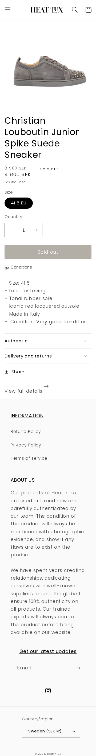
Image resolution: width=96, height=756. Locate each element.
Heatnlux (54, 753)
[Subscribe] (78, 668)
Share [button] (18, 372)
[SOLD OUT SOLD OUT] (48, 67)
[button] (7, 10)
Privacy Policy (26, 445)
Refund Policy (26, 431)
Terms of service (29, 458)
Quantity (13, 216)
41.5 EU (18, 203)
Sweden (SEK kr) (45, 731)
